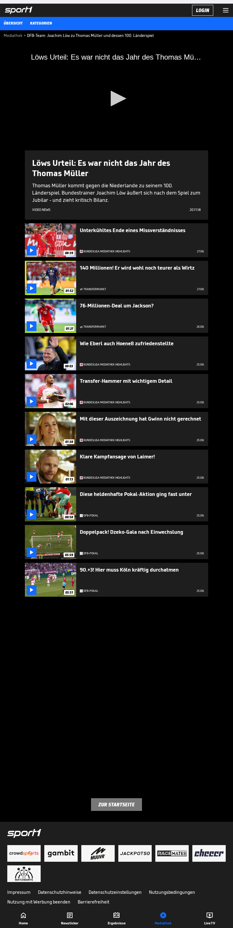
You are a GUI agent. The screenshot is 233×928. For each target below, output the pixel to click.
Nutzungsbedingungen (172, 892)
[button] (116, 98)
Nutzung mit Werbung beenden (38, 902)
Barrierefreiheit (93, 902)
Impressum (19, 892)
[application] (116, 99)
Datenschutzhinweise (59, 892)
